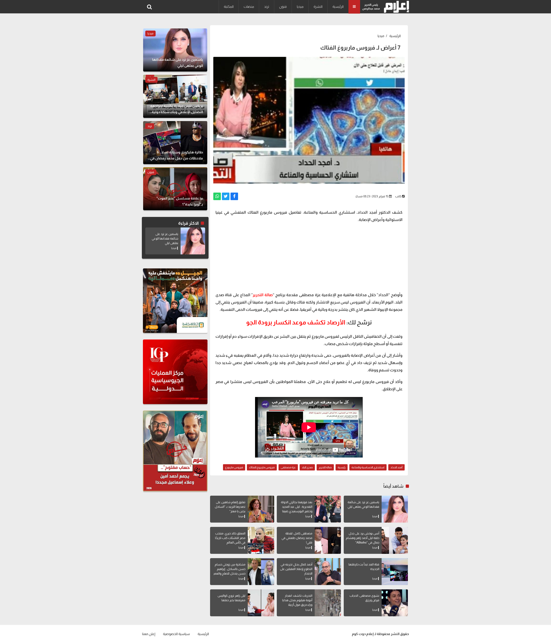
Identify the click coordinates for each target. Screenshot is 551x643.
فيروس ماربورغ (234, 467)
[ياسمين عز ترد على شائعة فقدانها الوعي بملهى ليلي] (395, 509)
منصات (249, 6)
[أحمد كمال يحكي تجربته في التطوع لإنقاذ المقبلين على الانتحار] (328, 571)
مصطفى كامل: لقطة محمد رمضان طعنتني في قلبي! (297, 538)
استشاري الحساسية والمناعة (367, 467)
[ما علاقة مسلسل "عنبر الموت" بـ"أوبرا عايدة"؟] (175, 188)
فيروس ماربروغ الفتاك (262, 467)
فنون (283, 6)
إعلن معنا (148, 634)
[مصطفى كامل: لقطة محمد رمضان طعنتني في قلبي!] (328, 540)
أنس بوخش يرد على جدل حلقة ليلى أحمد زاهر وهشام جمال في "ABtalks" (362, 538)
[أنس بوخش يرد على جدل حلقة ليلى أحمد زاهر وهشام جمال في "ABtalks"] (395, 540)
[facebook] (234, 196)
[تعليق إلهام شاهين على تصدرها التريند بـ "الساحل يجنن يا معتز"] (261, 509)
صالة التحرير (325, 467)
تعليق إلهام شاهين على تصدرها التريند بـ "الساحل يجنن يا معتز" (230, 506)
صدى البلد (307, 467)
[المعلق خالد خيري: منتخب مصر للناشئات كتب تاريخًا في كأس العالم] (261, 540)
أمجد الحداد (396, 467)
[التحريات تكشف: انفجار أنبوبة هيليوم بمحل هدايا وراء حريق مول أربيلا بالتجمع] (328, 602)
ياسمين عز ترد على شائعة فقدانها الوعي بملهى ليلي (165, 238)
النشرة (318, 6)
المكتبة (229, 6)
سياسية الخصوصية (176, 634)
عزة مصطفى (288, 467)
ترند (266, 6)
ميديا (300, 6)
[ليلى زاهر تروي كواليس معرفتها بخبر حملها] (261, 602)
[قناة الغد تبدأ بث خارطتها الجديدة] (395, 571)
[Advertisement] (309, 257)
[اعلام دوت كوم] (395, 7)
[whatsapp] (217, 196)
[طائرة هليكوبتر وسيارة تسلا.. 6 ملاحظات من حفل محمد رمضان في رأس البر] (175, 142)
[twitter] (225, 196)
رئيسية (341, 467)
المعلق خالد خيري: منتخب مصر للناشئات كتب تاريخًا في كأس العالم (230, 538)
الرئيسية (338, 6)
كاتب (398, 196)
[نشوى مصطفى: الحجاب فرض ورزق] (395, 602)
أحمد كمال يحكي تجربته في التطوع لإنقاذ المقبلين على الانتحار (296, 569)
